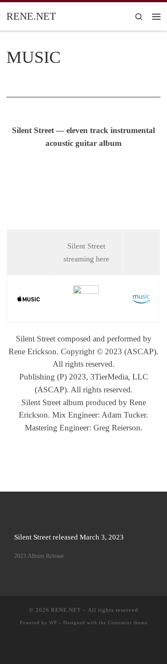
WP (53, 622)
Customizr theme (128, 622)
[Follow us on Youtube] (71, 646)
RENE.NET (66, 610)
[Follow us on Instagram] (109, 646)
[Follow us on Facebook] (83, 646)
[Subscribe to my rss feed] (58, 646)
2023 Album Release (39, 555)
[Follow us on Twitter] (96, 646)
